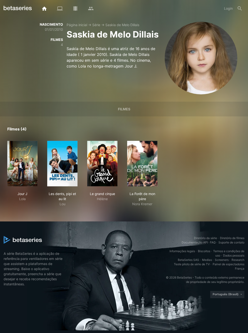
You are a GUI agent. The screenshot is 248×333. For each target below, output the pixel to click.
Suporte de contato (231, 242)
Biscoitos (204, 251)
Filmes (124, 109)
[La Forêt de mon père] (142, 163)
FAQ (213, 242)
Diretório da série (205, 238)
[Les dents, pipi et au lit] (62, 163)
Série (96, 25)
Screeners (222, 260)
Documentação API (195, 242)
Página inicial (77, 25)
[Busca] (239, 8)
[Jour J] (22, 163)
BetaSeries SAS (188, 260)
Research (238, 260)
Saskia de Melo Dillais (122, 25)
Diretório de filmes (232, 238)
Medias (207, 260)
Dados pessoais (233, 255)
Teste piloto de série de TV (192, 264)
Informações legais (182, 251)
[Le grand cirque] (102, 163)
